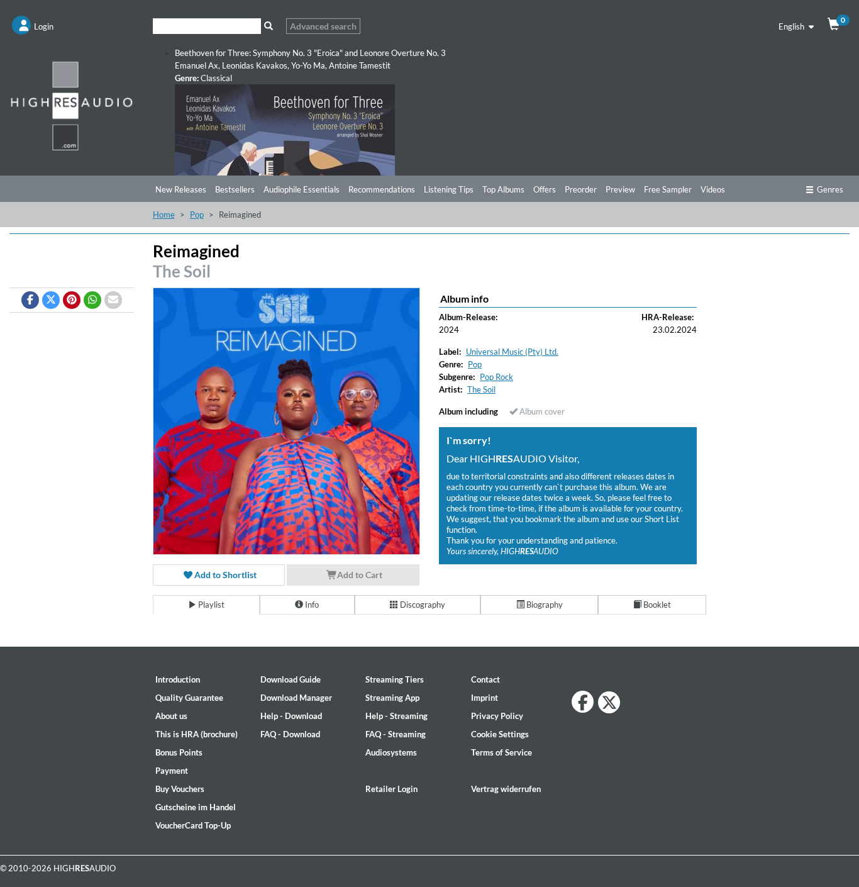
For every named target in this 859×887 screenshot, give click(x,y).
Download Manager (296, 698)
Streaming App (392, 698)
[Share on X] (51, 300)
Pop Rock (496, 377)
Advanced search (323, 26)
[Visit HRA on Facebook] (583, 702)
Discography (421, 605)
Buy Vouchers (179, 789)
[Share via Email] (113, 300)
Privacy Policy (497, 716)
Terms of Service (501, 752)
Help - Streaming (396, 716)
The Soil (182, 271)
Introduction (177, 679)
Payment (171, 771)
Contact (485, 679)
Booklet (656, 605)
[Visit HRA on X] (609, 702)
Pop (197, 214)
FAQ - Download (290, 734)
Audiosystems (391, 752)
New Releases (180, 189)
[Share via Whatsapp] (92, 300)
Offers (544, 189)
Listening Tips (449, 189)
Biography (543, 605)
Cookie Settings (500, 734)
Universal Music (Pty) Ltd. (512, 352)
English (792, 26)
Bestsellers (235, 189)
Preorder (581, 189)
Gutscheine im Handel (195, 807)
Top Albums (503, 189)
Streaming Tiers (394, 679)
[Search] (269, 26)
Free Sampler (668, 189)
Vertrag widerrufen (506, 789)
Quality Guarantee (189, 698)
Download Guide (290, 679)
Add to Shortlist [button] (224, 574)
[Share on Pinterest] (71, 300)
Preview (620, 189)
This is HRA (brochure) (196, 734)
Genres (830, 189)
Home (164, 214)
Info (311, 605)
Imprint (484, 698)
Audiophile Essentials (301, 189)
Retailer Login (391, 789)
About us (171, 716)
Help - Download (291, 716)
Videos (713, 189)
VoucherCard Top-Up (193, 825)
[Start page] (71, 105)
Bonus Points (178, 752)
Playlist (210, 605)
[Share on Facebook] (30, 300)
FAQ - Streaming (395, 734)
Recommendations (381, 189)
